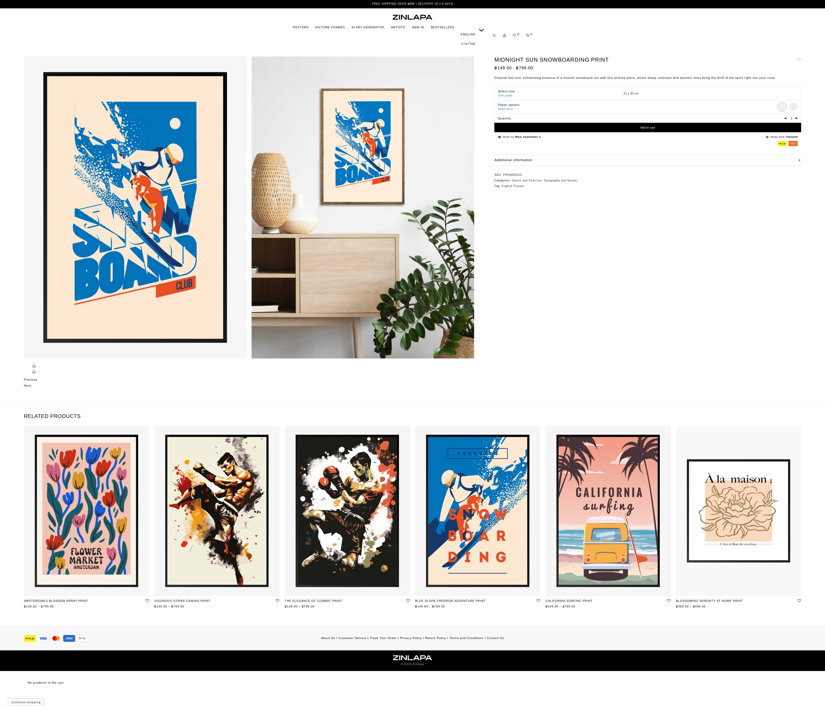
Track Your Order (383, 638)
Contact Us (495, 638)
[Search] (494, 35)
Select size (506, 91)
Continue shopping (26, 702)
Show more (30, 607)
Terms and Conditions (466, 638)
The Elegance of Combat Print (313, 601)
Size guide (505, 95)
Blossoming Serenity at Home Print (709, 601)
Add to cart (647, 127)
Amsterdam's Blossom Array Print (56, 601)
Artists (398, 27)
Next (27, 385)
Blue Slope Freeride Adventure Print (450, 601)
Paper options (509, 104)
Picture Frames (330, 27)
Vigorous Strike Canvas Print (182, 601)
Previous (30, 379)
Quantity (504, 118)
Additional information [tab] (513, 160)
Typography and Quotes (561, 180)
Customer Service (352, 638)
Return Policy (435, 638)
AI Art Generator (368, 27)
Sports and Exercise (526, 180)
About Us (328, 638)
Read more (505, 109)
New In (418, 27)
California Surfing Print (569, 601)
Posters (301, 27)
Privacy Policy (411, 638)
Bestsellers (442, 27)
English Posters (513, 186)
